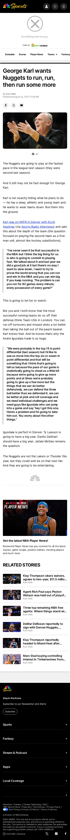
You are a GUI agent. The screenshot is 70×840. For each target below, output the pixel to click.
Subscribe (10, 711)
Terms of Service (49, 809)
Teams (51, 54)
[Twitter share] (14, 105)
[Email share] (21, 105)
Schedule (10, 54)
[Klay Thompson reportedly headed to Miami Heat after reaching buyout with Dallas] (12, 643)
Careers (17, 804)
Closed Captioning (32, 804)
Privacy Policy (53, 807)
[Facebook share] (6, 105)
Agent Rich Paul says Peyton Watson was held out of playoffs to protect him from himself (45, 593)
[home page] (15, 6)
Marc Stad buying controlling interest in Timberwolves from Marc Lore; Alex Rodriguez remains (43, 657)
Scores (22, 54)
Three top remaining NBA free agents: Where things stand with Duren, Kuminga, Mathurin (45, 609)
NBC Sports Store (11, 807)
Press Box (27, 807)
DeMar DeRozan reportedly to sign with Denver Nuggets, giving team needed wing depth (44, 625)
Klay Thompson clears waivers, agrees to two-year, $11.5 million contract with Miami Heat (44, 577)
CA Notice (34, 809)
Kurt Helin (11, 93)
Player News (36, 54)
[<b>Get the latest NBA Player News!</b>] (35, 518)
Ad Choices (39, 807)
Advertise (7, 804)
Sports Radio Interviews (37, 226)
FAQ (45, 804)
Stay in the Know (12, 698)
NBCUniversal (21, 815)
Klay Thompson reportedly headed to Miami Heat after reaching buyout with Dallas (42, 641)
